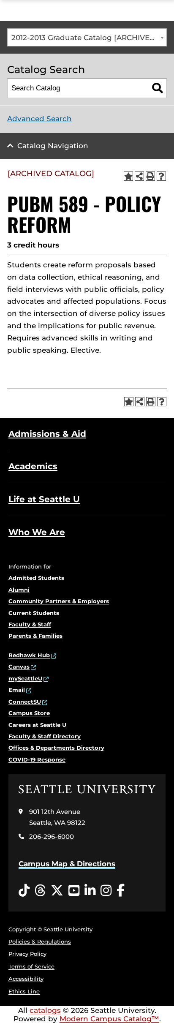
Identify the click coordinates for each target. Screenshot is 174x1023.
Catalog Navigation (52, 145)
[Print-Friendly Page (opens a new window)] (150, 176)
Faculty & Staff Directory (44, 736)
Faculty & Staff (29, 624)
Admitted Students (36, 577)
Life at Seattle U (44, 499)
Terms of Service (31, 966)
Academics (32, 466)
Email (16, 689)
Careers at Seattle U (37, 724)
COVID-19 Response (36, 759)
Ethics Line (24, 991)
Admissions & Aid (47, 434)
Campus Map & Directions (67, 864)
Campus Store (29, 713)
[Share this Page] (139, 176)
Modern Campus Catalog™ (109, 1019)
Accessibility (26, 978)
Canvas (19, 666)
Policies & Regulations (39, 941)
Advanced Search (39, 118)
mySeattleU (25, 678)
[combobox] (87, 37)
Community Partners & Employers (58, 601)
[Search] (157, 88)
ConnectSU (24, 701)
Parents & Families (35, 635)
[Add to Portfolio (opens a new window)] (128, 176)
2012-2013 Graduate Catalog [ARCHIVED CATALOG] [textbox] (88, 37)
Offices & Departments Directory (56, 747)
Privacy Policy (27, 953)
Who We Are (36, 532)
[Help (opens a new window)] (161, 176)
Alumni (19, 589)
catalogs (45, 1010)
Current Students (33, 612)
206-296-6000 (51, 837)
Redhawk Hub (29, 655)
